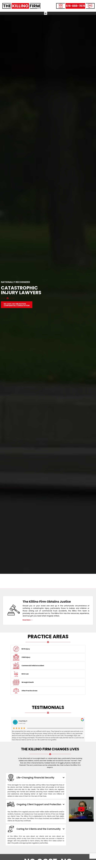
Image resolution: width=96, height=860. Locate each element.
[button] (45, 13)
